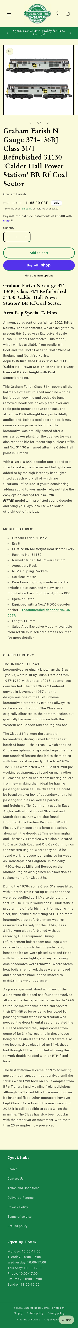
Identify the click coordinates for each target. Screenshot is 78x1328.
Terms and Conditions (24, 1188)
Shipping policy (53, 1319)
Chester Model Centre (37, 1307)
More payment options (39, 275)
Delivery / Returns (21, 1198)
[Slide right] (48, 122)
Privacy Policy (18, 1207)
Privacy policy (56, 1313)
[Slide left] (30, 122)
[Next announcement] (70, 33)
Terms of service (20, 1216)
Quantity (8, 228)
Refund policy (18, 1226)
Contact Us (15, 1178)
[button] (9, 14)
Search (13, 1169)
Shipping (27, 208)
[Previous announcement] (7, 33)
